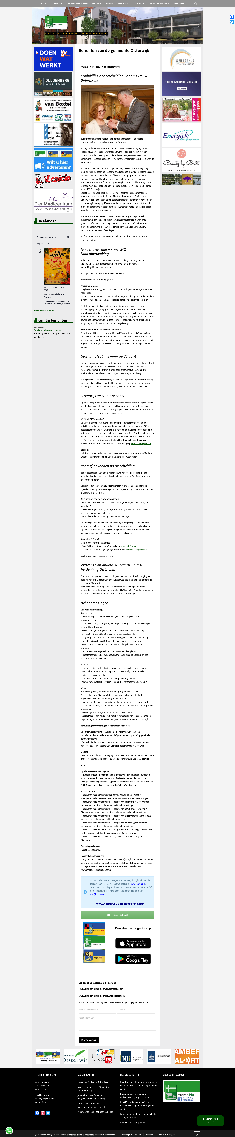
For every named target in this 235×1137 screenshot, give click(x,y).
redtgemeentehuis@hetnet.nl (91, 1098)
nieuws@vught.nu (43, 1102)
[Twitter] (231, 22)
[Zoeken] (195, 3)
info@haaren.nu (97, 894)
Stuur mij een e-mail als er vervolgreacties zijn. (102, 989)
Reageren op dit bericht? (210, 1121)
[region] (117, 25)
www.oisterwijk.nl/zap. (141, 443)
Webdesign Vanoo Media (131, 1134)
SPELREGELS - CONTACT (117, 915)
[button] (36, 25)
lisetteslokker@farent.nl (136, 549)
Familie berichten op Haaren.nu (48, 330)
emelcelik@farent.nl (130, 546)
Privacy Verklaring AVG (167, 1134)
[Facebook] (231, 17)
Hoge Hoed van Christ (103, 1112)
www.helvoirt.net (42, 1085)
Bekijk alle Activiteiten (44, 310)
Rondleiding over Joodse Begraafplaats (138, 1114)
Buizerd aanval (104, 1082)
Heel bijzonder (126, 1122)
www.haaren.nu (138, 884)
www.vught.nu (41, 1089)
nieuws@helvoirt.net (44, 1098)
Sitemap (149, 1134)
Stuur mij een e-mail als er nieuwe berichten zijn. (103, 996)
